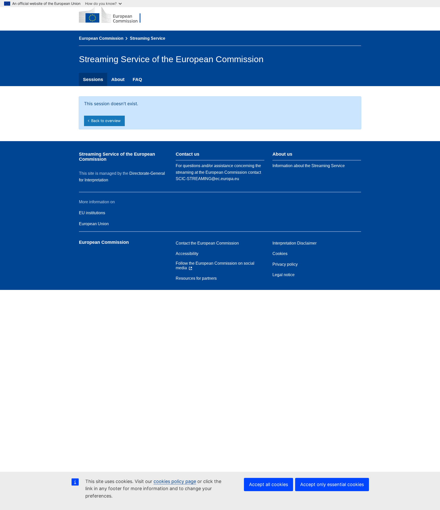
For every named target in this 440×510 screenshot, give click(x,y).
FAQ (137, 79)
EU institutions (92, 213)
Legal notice (283, 275)
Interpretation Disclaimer (294, 243)
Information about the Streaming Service (308, 166)
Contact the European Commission (207, 243)
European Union (94, 224)
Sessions (93, 79)
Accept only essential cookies (332, 484)
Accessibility (187, 253)
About (118, 79)
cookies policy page (175, 481)
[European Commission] (113, 15)
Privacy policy (285, 264)
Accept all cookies (268, 484)
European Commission (101, 38)
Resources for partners (196, 278)
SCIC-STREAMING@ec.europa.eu (207, 179)
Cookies (279, 253)
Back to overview (105, 120)
